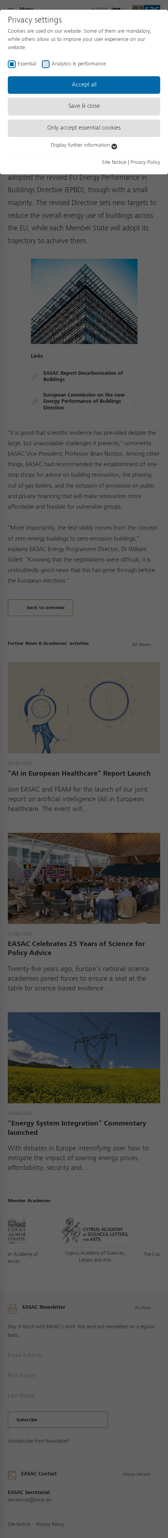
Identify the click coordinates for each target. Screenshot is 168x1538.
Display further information (81, 145)
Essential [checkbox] (27, 64)
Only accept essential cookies (84, 128)
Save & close (84, 106)
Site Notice (114, 162)
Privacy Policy (145, 162)
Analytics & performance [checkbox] (79, 64)
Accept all (84, 85)
